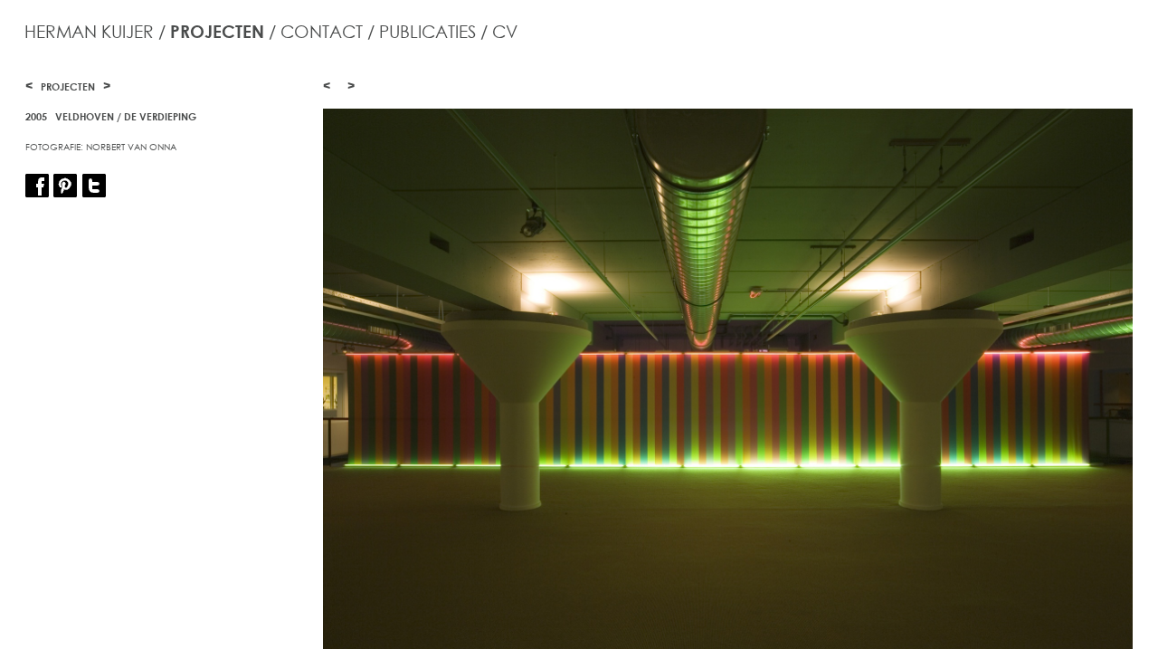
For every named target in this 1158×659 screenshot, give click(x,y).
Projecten (217, 31)
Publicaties (427, 32)
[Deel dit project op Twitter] (94, 188)
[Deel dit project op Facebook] (37, 188)
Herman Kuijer (89, 32)
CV (504, 32)
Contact (321, 32)
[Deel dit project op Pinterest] (65, 188)
